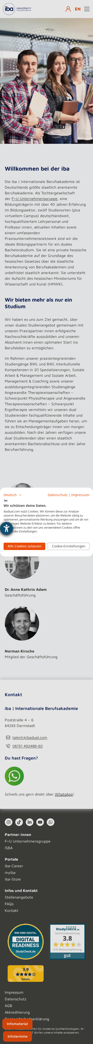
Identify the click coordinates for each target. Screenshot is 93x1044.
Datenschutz (57, 495)
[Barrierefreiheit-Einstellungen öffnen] (6, 528)
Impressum (80, 495)
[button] (13, 495)
